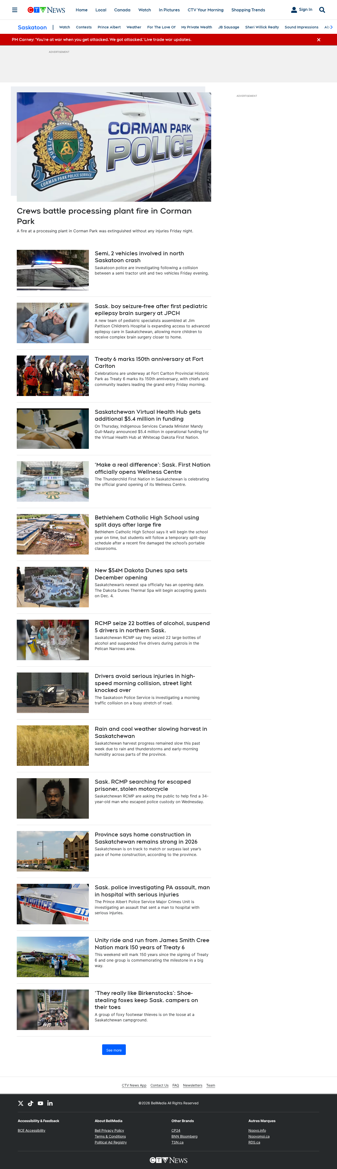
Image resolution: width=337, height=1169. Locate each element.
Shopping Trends (248, 10)
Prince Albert (109, 27)
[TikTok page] (31, 1103)
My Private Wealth (196, 27)
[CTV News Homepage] (46, 10)
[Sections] (15, 10)
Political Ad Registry (111, 1142)
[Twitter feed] (21, 1103)
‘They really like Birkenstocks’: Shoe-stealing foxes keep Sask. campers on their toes (146, 1000)
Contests (84, 27)
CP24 (175, 1130)
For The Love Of (161, 27)
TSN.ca (177, 1142)
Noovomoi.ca (259, 1136)
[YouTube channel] (40, 1103)
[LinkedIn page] (50, 1103)
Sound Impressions (301, 27)
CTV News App (134, 1085)
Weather (134, 27)
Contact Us (159, 1085)
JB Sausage (228, 27)
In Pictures (169, 10)
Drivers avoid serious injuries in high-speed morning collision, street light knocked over (145, 683)
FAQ (175, 1085)
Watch (144, 10)
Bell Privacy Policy (109, 1130)
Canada (122, 10)
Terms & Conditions (110, 1136)
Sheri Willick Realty (262, 27)
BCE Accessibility (31, 1130)
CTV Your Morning (206, 10)
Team (210, 1085)
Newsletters (192, 1085)
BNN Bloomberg (184, 1136)
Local (100, 10)
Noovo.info (257, 1130)
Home (82, 10)
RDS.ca (254, 1142)
